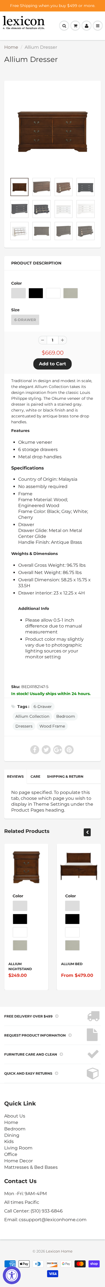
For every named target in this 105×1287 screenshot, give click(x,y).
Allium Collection (32, 716)
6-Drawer (25, 319)
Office (10, 1154)
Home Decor (18, 1160)
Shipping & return (65, 776)
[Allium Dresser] (52, 130)
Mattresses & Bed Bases (31, 1167)
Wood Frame (52, 726)
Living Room (18, 1148)
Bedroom (65, 716)
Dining (11, 1135)
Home (11, 47)
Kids (9, 1141)
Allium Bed (72, 964)
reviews (15, 776)
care (35, 776)
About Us (14, 1116)
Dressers (23, 726)
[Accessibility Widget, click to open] (12, 1275)
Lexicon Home (59, 1251)
